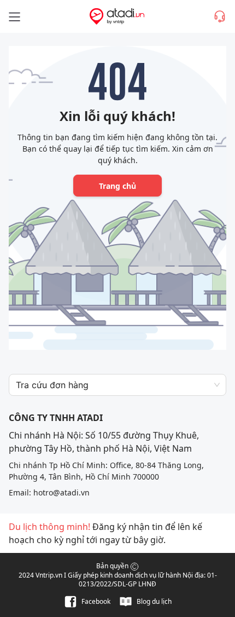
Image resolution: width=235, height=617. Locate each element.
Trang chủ (117, 186)
